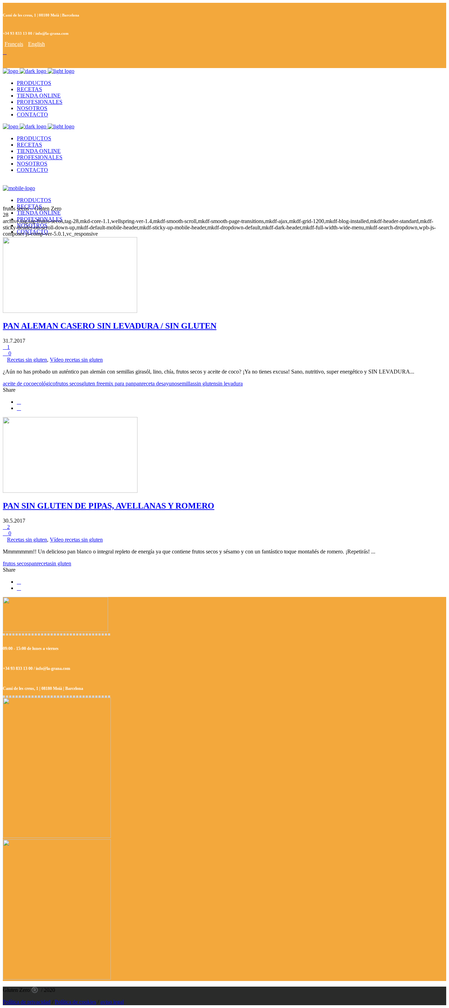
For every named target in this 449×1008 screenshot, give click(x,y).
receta (43, 563)
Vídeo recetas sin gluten (76, 360)
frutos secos (68, 384)
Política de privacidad (27, 1002)
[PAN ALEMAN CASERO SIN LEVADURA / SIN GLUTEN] (70, 311)
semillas (186, 384)
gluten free (93, 384)
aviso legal (112, 1002)
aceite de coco (18, 384)
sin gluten (205, 384)
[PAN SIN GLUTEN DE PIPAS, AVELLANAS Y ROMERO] (70, 491)
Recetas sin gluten (27, 360)
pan (138, 384)
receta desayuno (159, 384)
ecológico (44, 384)
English (36, 44)
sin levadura (229, 384)
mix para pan (119, 384)
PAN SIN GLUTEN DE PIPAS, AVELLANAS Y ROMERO (108, 505)
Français (14, 44)
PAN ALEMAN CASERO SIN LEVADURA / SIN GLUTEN (109, 325)
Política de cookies (75, 1002)
